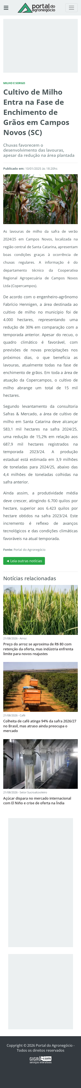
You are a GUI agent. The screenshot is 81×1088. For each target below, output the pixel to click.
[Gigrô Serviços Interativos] (40, 1059)
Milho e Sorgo (14, 83)
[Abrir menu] (6, 7)
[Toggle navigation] (71, 7)
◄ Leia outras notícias (24, 561)
